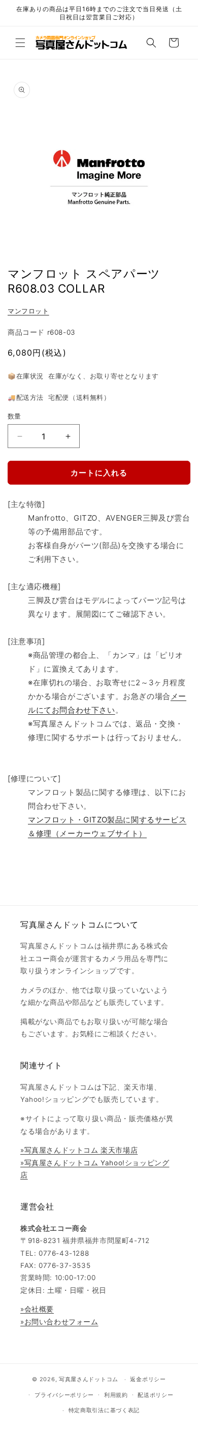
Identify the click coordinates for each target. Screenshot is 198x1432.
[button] (20, 42)
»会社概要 (37, 1309)
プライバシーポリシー (64, 1394)
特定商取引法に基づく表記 (104, 1410)
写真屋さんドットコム (88, 1379)
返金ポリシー (148, 1379)
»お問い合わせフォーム (59, 1322)
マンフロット (28, 311)
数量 (14, 416)
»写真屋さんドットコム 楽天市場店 (79, 1150)
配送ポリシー (155, 1394)
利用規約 (116, 1394)
